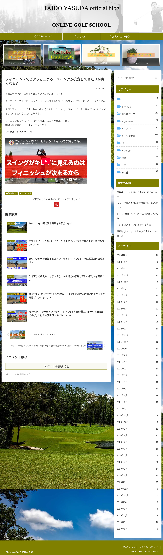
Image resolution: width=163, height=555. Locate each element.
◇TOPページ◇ (128, 547)
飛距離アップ (12, 193)
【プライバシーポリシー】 (148, 547)
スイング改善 (26, 193)
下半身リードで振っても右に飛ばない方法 (137, 194)
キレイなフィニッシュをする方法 (134, 224)
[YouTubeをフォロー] (56, 204)
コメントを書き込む (56, 366)
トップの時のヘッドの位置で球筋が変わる (137, 216)
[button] (156, 78)
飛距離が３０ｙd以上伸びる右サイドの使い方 (137, 233)
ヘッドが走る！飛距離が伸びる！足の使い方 (137, 205)
